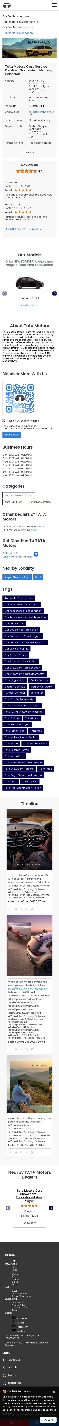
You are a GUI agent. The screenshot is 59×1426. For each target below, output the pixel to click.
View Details (27, 305)
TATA (13, 1260)
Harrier (15, 1279)
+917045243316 (37, 106)
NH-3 (38, 577)
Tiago (14, 1269)
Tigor (14, 1272)
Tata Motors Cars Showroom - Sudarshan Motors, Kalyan (29, 1196)
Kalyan (33, 530)
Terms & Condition (21, 1307)
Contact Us (17, 1302)
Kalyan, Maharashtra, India (17, 556)
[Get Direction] (36, 556)
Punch (14, 1274)
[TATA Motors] (6, 6)
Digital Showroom (21, 1296)
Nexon (14, 1267)
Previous (4, 293)
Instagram (22, 1326)
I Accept (48, 1420)
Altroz (14, 1284)
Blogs (14, 1310)
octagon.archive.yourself (41, 113)
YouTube (21, 1331)
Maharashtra (36, 526)
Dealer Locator (19, 1293)
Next (54, 293)
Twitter (20, 1322)
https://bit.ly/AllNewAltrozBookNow (27, 988)
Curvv (14, 1277)
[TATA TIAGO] (29, 283)
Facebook (22, 1318)
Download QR (11, 434)
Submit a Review (15, 229)
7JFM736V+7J (10, 553)
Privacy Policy (18, 1305)
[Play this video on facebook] (29, 841)
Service (15, 1291)
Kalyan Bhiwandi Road (17, 577)
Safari (14, 1282)
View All (34, 229)
